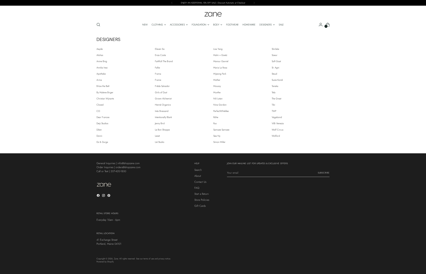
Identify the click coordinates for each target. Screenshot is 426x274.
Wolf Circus (277, 129)
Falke (157, 67)
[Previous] (172, 3)
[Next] (254, 3)
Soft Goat (276, 61)
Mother (216, 80)
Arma (99, 80)
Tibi (273, 104)
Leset (157, 135)
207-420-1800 (118, 171)
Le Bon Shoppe (162, 129)
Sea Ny (216, 135)
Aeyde (100, 49)
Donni (99, 135)
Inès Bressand (161, 111)
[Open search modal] (98, 24)
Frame (158, 80)
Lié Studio (159, 142)
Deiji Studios (102, 123)
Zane (116, 258)
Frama (158, 73)
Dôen (99, 129)
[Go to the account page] (320, 24)
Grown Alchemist (163, 98)
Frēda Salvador (162, 86)
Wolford (276, 135)
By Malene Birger (105, 92)
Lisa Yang (217, 49)
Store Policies (201, 200)
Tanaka (275, 86)
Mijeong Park (219, 73)
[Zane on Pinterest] (109, 196)
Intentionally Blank (163, 117)
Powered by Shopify (105, 261)
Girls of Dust (161, 92)
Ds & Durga (102, 142)
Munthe (216, 92)
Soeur (274, 55)
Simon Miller (219, 142)
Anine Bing (102, 61)
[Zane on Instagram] (104, 196)
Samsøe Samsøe (221, 129)
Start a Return (201, 194)
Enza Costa (160, 55)
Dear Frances (103, 117)
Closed (100, 104)
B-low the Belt (103, 86)
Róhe (215, 117)
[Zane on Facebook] (99, 196)
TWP (274, 111)
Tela (273, 92)
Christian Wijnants (105, 98)
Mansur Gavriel (220, 61)
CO (98, 111)
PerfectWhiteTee (221, 111)
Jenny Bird (160, 123)
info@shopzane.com (128, 163)
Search (198, 170)
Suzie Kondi (277, 80)
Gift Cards (200, 206)
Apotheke (101, 73)
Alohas (100, 55)
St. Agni (275, 67)
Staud (274, 73)
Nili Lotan (217, 98)
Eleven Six (160, 49)
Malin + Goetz (220, 55)
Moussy (217, 86)
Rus (215, 123)
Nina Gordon (219, 104)
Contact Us (200, 182)
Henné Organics (163, 104)
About (197, 176)
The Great (276, 98)
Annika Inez (102, 67)
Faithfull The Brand (164, 61)
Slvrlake (275, 49)
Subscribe (323, 172)
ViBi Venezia (278, 123)
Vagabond (277, 117)
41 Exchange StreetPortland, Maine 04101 (109, 242)
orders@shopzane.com (128, 167)
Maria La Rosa (220, 67)
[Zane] (213, 12)
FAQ (196, 188)
